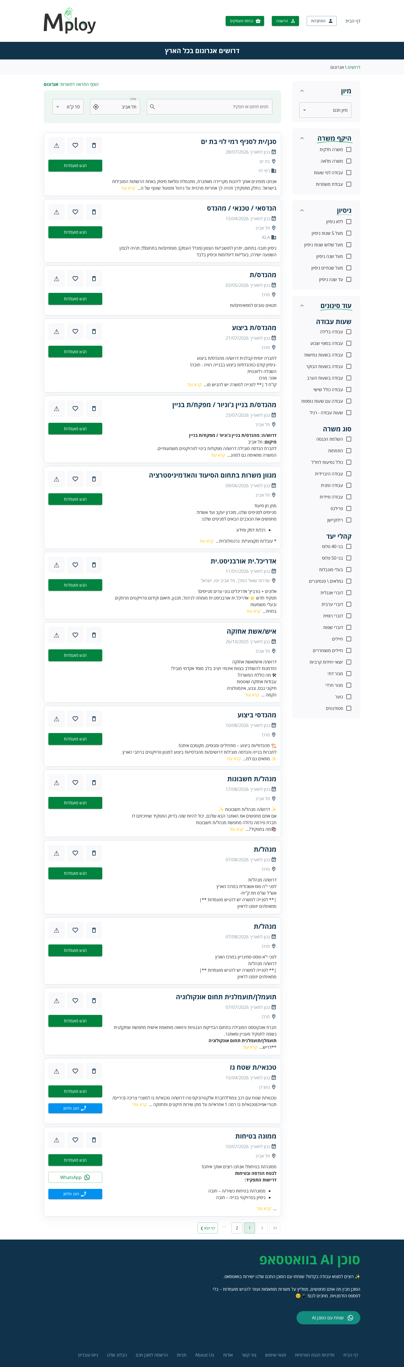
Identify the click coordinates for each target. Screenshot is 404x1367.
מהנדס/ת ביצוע (254, 327)
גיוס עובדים (88, 1355)
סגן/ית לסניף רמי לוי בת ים (238, 141)
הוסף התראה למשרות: (71, 84)
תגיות (181, 1355)
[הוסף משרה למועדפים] (75, 145)
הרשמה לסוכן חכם (152, 1355)
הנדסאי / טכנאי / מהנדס (241, 208)
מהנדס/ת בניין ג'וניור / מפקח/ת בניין (224, 404)
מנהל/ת (265, 849)
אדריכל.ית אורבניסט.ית (243, 561)
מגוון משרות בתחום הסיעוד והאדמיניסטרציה (212, 475)
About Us (204, 1355)
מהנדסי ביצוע (256, 714)
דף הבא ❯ (207, 1228)
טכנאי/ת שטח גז (253, 1067)
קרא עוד (128, 188)
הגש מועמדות (75, 165)
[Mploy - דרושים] (70, 32)
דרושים (354, 67)
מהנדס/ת (263, 274)
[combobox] (213, 107)
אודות (228, 1355)
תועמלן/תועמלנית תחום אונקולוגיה (226, 996)
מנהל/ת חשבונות (251, 778)
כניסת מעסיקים (241, 20)
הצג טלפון (71, 1108)
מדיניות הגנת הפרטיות (314, 1355)
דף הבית (352, 21)
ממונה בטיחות (255, 1136)
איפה (133, 99)
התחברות (318, 20)
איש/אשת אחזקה (251, 631)
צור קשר (249, 1355)
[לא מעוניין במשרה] (94, 145)
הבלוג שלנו (117, 1355)
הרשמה (282, 20)
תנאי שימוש (275, 1355)
